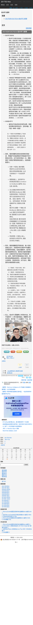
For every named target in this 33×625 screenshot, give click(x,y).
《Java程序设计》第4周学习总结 (15, 371)
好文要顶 (7, 351)
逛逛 (29, 382)
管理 (16, 5)
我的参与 (4, 473)
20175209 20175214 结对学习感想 (16, 18)
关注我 (13, 351)
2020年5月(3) (5, 491)
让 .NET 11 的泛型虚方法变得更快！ (13, 426)
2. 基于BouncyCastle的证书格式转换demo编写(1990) (16, 515)
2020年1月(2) (5, 495)
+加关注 (4, 361)
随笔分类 (3, 479)
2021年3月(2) (5, 486)
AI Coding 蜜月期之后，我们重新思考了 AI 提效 (16, 422)
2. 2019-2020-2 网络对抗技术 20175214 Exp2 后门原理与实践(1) (16, 526)
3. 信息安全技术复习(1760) (9, 516)
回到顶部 (29, 28)
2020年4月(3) (5, 492)
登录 (24, 382)
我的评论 (4, 472)
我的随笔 (4, 470)
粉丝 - (8, 357)
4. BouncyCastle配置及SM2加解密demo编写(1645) (16, 518)
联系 (12, 5)
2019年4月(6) (5, 505)
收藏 (27, 377)
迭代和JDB (9, 373)
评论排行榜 (4, 522)
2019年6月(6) (5, 502)
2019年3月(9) (5, 507)
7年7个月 (7, 439)
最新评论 (4, 475)
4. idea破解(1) (6, 532)
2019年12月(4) (6, 497)
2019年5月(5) (5, 503)
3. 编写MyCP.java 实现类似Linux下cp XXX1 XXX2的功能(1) (17, 529)
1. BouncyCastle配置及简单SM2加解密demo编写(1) (16, 524)
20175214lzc (6, 1)
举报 (30, 377)
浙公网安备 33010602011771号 (11, 539)
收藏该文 (19, 351)
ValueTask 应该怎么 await (10, 431)
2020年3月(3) (5, 494)
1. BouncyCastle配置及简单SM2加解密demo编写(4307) (17, 512)
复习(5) (4, 481)
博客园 (3, 5)
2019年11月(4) (6, 499)
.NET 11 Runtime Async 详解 (11, 428)
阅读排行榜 (4, 509)
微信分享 (26, 351)
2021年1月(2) (5, 488)
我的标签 (4, 476)
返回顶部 (29, 380)
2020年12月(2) (6, 489)
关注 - (12, 357)
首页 (7, 5)
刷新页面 (23, 380)
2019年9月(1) (5, 500)
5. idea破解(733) (6, 519)
